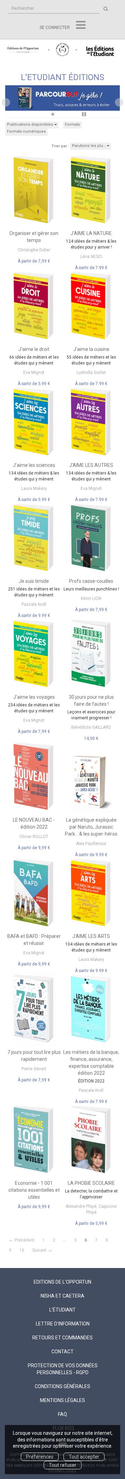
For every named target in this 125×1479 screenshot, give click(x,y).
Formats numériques (26, 131)
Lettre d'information (63, 1324)
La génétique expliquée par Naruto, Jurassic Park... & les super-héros (91, 827)
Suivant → (42, 1250)
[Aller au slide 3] (62, 114)
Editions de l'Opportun (62, 1282)
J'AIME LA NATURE (91, 233)
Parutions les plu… (89, 145)
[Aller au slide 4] (71, 114)
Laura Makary (34, 488)
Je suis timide (34, 581)
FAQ (62, 1414)
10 (21, 1250)
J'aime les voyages (34, 697)
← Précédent (21, 1240)
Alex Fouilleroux (91, 843)
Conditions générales (62, 1386)
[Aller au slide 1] (43, 114)
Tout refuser (62, 1465)
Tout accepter (84, 1457)
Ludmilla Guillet (91, 372)
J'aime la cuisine (91, 349)
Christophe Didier (34, 250)
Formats (72, 124)
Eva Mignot (33, 372)
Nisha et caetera (62, 1296)
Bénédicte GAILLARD (91, 727)
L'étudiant (62, 1310)
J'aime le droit (33, 349)
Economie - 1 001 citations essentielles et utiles (34, 1190)
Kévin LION (91, 598)
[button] (14, 101)
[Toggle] (81, 25)
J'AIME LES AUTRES (91, 465)
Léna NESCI (91, 256)
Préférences (39, 1457)
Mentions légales (62, 1400)
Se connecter (55, 27)
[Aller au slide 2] (53, 114)
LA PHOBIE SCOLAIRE (91, 1183)
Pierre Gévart (34, 1068)
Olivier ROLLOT (33, 836)
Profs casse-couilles (91, 581)
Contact (62, 1351)
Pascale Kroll (34, 604)
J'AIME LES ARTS (91, 936)
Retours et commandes (62, 1337)
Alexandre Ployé (81, 1206)
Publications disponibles (30, 124)
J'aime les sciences (34, 465)
